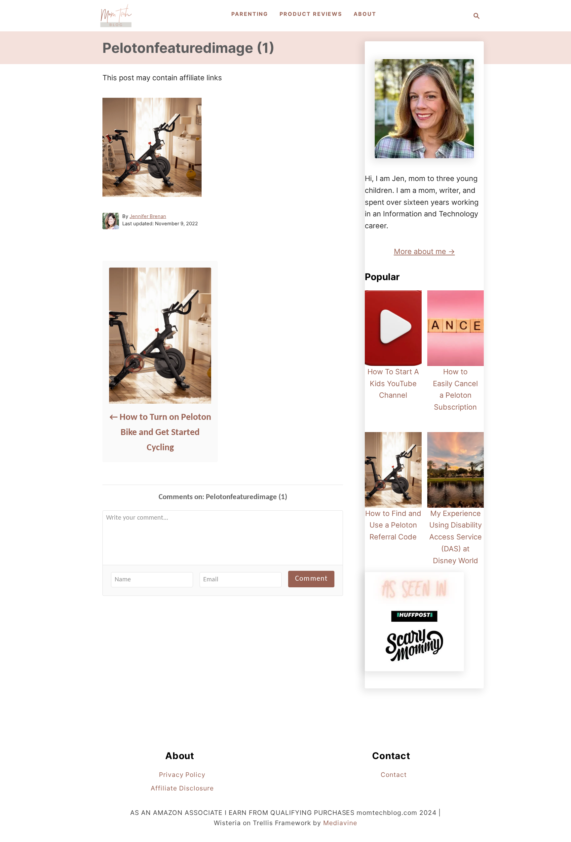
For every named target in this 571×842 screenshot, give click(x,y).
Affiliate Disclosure (182, 788)
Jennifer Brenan (148, 216)
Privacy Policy (182, 775)
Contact (394, 775)
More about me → (424, 251)
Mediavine (340, 823)
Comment (311, 579)
